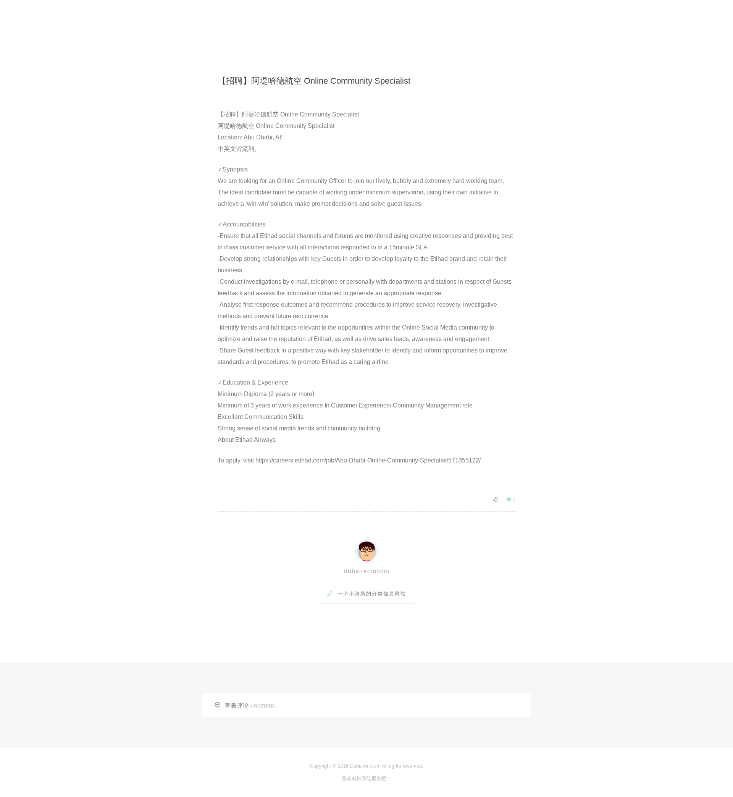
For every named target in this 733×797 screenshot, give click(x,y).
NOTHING (265, 706)
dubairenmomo (366, 571)
